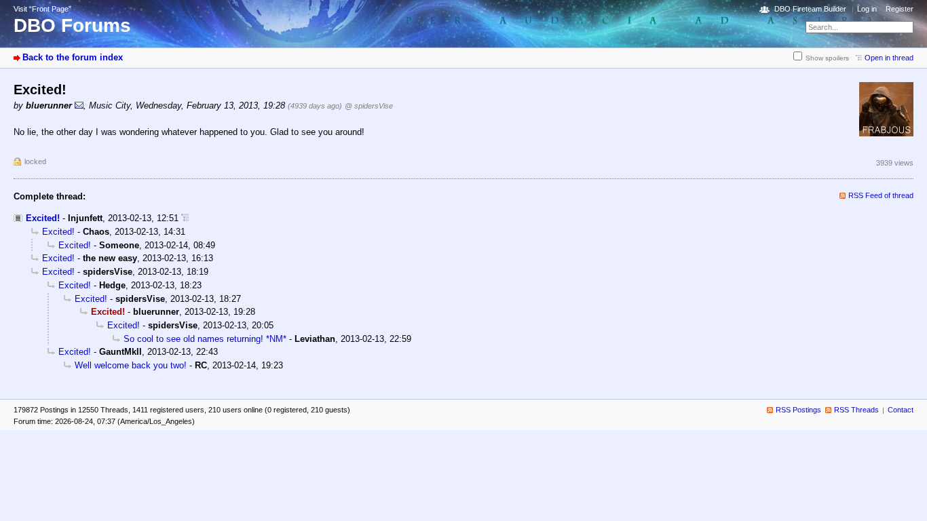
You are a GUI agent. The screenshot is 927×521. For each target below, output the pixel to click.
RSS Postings (798, 410)
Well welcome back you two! (131, 365)
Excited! (43, 218)
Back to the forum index (72, 57)
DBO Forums (72, 25)
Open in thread (889, 58)
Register (899, 9)
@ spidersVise (369, 106)
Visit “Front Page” (42, 9)
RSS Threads (856, 410)
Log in (867, 9)
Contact (900, 410)
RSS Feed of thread (880, 195)
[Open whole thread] (185, 218)
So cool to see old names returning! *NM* (205, 339)
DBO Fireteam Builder (810, 9)
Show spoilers (827, 58)
